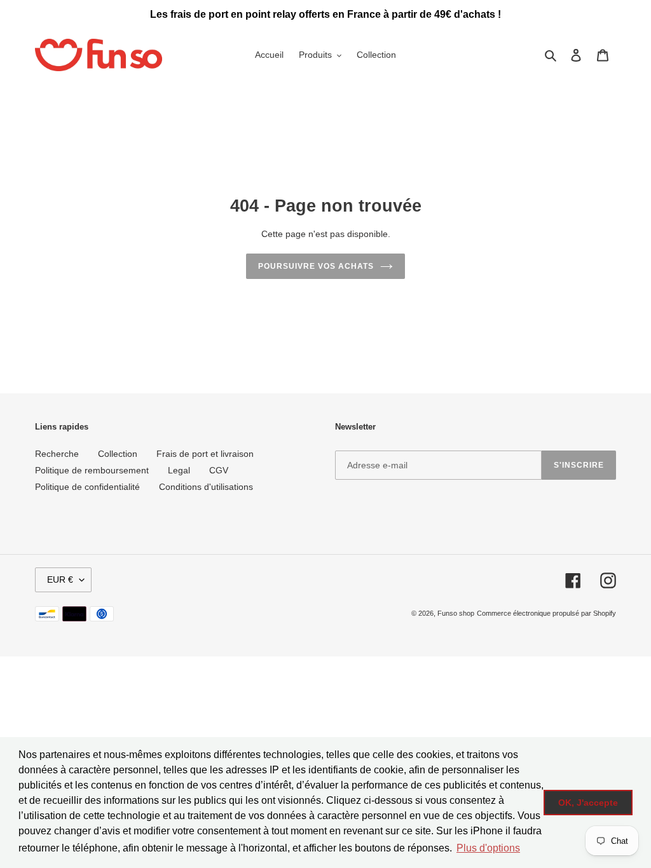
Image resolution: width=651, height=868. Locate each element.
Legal (179, 470)
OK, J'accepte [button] (588, 802)
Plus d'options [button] (488, 848)
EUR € (60, 579)
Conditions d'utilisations (206, 487)
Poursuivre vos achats (315, 266)
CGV (218, 470)
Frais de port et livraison (205, 454)
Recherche (57, 454)
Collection (117, 454)
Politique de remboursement (92, 470)
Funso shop (455, 613)
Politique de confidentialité (87, 487)
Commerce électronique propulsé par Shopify (546, 613)
